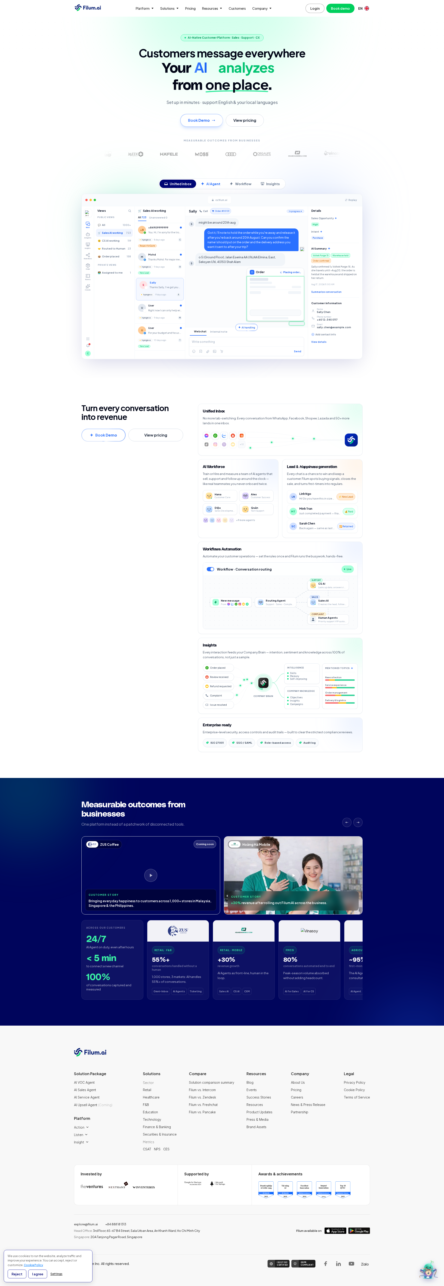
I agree (37, 1274)
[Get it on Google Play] (359, 1230)
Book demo (340, 8)
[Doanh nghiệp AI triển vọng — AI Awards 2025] (266, 1190)
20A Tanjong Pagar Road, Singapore (108, 1237)
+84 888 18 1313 (115, 1224)
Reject (17, 1274)
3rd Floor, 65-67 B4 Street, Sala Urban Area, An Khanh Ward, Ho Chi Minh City (137, 1231)
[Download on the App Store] (335, 1230)
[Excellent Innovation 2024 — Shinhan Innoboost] (304, 1190)
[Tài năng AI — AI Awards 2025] (285, 1190)
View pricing (244, 120)
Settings (56, 1274)
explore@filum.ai (86, 1224)
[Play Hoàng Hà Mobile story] (293, 875)
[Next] (358, 822)
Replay (352, 200)
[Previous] (347, 822)
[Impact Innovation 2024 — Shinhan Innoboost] (323, 1190)
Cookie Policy (33, 1265)
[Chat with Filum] (428, 1270)
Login (315, 8)
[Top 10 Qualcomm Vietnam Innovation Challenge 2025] (343, 1190)
